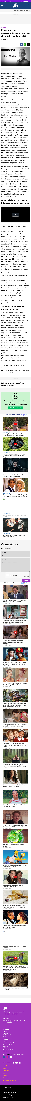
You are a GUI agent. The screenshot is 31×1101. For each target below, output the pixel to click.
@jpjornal (9, 1054)
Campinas (6, 1070)
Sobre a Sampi (7, 1087)
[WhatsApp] (25, 44)
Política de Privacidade (9, 1092)
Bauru (4, 1068)
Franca (5, 1073)
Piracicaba (6, 1078)
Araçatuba (6, 1065)
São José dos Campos (9, 1080)
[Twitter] (28, 44)
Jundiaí (5, 1075)
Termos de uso (7, 1090)
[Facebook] (21, 44)
